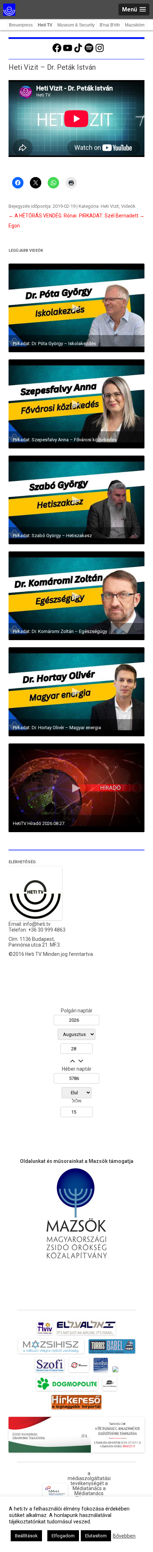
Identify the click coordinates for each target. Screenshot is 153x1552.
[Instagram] (99, 51)
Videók (128, 206)
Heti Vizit (110, 206)
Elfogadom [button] (63, 1535)
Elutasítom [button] (96, 1535)
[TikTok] (78, 51)
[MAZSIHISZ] (51, 1353)
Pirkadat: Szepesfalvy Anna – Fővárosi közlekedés (65, 439)
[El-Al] (86, 1335)
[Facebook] (57, 51)
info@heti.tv (37, 924)
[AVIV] (45, 1335)
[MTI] (79, 1372)
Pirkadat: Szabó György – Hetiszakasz (52, 535)
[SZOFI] (49, 1372)
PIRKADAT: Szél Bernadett (111, 215)
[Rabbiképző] (115, 1372)
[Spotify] (89, 51)
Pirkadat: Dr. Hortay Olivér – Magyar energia (57, 727)
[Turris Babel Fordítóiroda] (112, 1353)
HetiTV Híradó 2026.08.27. (39, 823)
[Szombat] (101, 1372)
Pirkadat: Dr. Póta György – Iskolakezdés (54, 343)
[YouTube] (67, 51)
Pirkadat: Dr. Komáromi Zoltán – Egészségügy (60, 631)
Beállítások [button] (26, 1535)
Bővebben (124, 1536)
